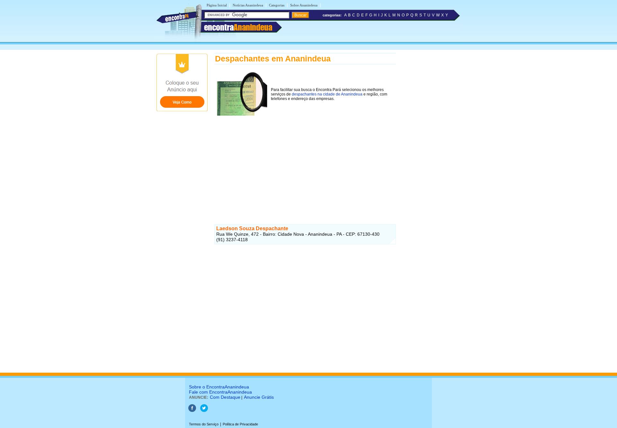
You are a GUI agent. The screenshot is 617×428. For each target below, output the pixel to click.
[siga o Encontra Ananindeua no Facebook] (192, 410)
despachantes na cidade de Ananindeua (327, 94)
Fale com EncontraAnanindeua (220, 392)
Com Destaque (225, 397)
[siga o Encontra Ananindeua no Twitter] (204, 410)
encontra (238, 27)
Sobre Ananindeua (303, 5)
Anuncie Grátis (259, 397)
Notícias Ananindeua (248, 5)
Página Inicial (217, 5)
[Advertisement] (305, 164)
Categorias (276, 5)
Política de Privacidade (240, 424)
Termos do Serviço (204, 424)
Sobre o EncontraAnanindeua (219, 386)
